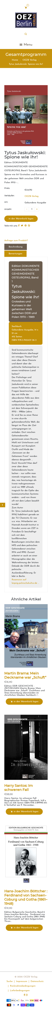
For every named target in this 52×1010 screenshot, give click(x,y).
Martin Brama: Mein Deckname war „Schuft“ (25, 675)
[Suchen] (26, 34)
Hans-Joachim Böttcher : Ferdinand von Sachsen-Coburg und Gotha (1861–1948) (25, 897)
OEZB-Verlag (32, 196)
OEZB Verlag (30, 60)
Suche (9, 981)
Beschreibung (16, 247)
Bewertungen (15, 254)
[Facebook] (25, 995)
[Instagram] (27, 995)
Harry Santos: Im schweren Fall (18, 787)
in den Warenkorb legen (26, 701)
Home (15, 60)
